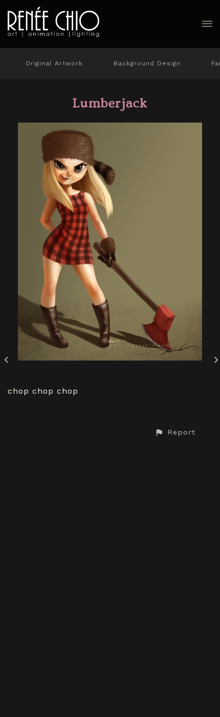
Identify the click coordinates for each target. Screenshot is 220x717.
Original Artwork (54, 63)
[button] (175, 432)
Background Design (147, 63)
